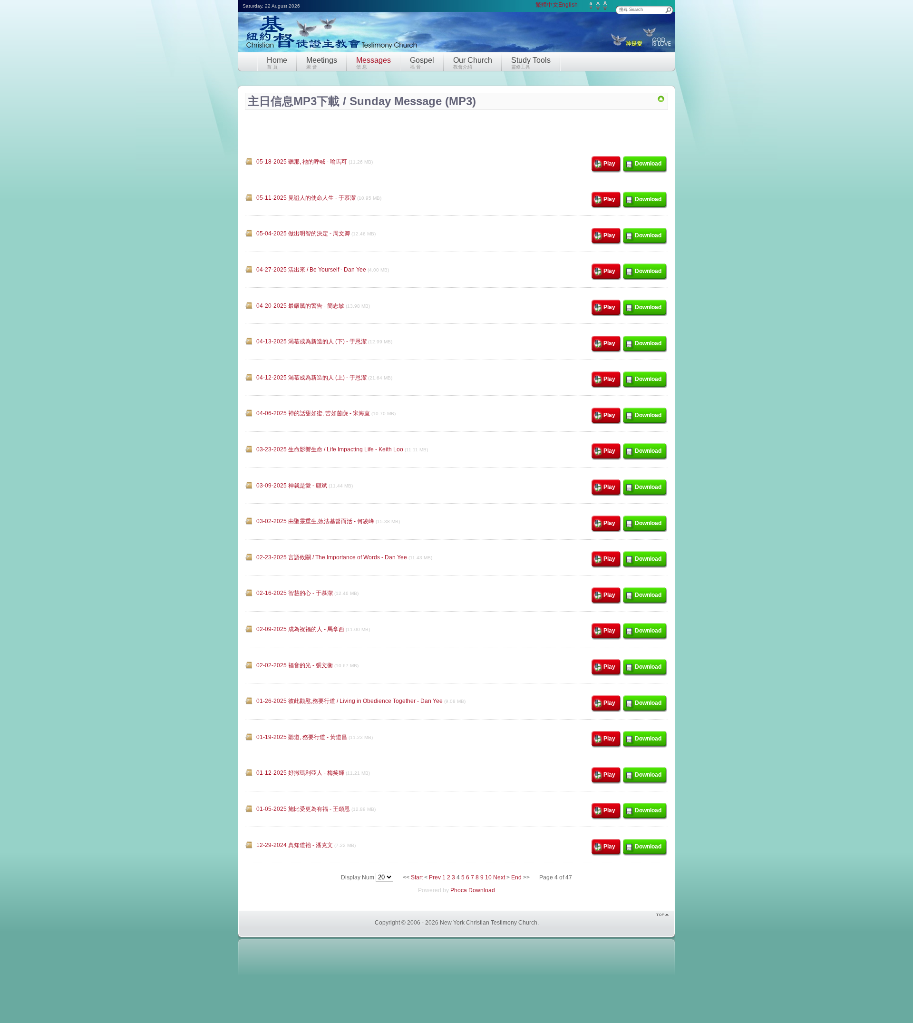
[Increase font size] (605, 5)
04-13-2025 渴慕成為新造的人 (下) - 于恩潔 (311, 341)
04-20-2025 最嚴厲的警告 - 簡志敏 (300, 305)
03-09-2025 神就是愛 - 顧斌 (291, 485)
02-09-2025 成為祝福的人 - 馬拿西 (300, 629)
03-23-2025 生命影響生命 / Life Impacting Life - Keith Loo (329, 449)
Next (499, 877)
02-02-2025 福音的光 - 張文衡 (294, 665)
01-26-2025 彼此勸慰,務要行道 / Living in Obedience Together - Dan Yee (349, 701)
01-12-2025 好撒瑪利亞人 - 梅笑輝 (300, 773)
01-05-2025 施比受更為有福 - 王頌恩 (303, 809)
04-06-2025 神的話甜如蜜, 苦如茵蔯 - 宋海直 (313, 413)
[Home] (329, 51)
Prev (435, 877)
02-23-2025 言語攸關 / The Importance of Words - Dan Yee (331, 557)
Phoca (458, 890)
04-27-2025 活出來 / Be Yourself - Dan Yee (311, 269)
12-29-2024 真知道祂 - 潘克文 (294, 845)
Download (648, 163)
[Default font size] (598, 5)
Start (417, 877)
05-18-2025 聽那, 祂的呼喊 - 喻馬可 (301, 161)
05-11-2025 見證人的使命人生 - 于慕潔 (306, 198)
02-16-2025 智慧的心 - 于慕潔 (294, 593)
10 (488, 877)
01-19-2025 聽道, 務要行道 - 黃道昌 (301, 737)
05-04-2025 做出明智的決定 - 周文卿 (303, 233)
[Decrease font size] (590, 5)
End (516, 877)
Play (609, 163)
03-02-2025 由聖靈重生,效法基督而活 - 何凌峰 (315, 521)
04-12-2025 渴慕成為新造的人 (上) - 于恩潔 (311, 377)
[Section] (661, 100)
